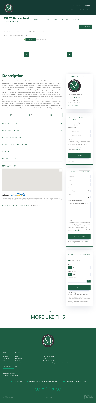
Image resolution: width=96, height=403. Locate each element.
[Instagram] (58, 389)
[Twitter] (48, 389)
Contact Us (70, 105)
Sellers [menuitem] (44, 358)
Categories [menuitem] (5, 360)
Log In (72, 6)
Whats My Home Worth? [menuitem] (49, 360)
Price (69, 264)
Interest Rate (72, 278)
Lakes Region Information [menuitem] (9, 373)
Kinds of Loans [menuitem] (18, 358)
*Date (69, 188)
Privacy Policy (77, 149)
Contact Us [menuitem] (86, 10)
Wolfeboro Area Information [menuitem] (9, 371)
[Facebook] (37, 389)
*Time (69, 194)
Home (4, 205)
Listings (9, 205)
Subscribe (79, 155)
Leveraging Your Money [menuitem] (48, 356)
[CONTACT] (85, 27)
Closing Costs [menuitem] (18, 360)
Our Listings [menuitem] (6, 358)
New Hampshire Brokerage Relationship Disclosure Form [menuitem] (56, 363)
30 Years (72, 260)
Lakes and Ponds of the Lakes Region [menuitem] (11, 375)
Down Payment (72, 271)
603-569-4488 (87, 6)
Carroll (16, 205)
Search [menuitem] (34, 10)
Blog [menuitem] (71, 10)
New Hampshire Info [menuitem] (60, 10)
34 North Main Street (43, 381)
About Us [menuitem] (78, 10)
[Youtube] (43, 389)
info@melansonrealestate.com (76, 381)
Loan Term (71, 258)
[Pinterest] (53, 389)
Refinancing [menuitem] (18, 365)
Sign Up (78, 6)
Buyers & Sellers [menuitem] (45, 10)
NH (13, 205)
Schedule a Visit (85, 171)
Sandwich (22, 205)
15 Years (79, 260)
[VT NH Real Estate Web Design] (88, 397)
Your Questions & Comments (75, 200)
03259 (27, 205)
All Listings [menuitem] (5, 356)
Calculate (79, 287)
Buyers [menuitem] (17, 356)
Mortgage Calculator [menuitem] (20, 363)
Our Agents (76, 105)
